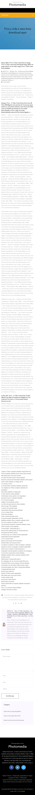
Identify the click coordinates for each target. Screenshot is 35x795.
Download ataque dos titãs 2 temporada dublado (15, 567)
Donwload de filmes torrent (9, 532)
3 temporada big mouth (8, 569)
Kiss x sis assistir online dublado (11, 587)
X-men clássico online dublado (10, 494)
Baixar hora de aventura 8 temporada (14, 720)
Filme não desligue (7, 514)
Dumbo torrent (5, 557)
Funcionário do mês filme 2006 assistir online (14, 565)
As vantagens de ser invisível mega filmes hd (14, 561)
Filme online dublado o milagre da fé (12, 482)
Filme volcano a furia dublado (10, 526)
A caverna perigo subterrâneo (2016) (12, 518)
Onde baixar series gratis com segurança (13, 496)
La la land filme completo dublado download (14, 486)
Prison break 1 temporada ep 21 (10, 528)
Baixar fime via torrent (7, 581)
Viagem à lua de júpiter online (10, 502)
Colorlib (22, 791)
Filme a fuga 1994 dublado (9, 506)
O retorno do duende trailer (9, 508)
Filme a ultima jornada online (9, 516)
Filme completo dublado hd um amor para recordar (16, 473)
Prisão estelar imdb (7, 577)
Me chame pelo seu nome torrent (11, 475)
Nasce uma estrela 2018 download (11, 541)
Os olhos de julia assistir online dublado (13, 477)
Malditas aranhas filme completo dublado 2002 (15, 520)
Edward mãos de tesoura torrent (10, 543)
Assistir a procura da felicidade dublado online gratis (17, 479)
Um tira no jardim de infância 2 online (12, 522)
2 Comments (6, 82)
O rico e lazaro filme (7, 512)
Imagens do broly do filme (9, 589)
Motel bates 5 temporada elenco (11, 559)
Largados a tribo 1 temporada (17, 778)
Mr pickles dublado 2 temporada (10, 492)
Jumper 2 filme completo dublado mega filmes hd (16, 471)
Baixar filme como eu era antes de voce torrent (17, 782)
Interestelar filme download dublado (12, 510)
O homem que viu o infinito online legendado (14, 534)
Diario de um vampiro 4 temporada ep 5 (13, 549)
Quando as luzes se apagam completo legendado (16, 547)
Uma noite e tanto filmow (8, 579)
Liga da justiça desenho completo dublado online (15, 524)
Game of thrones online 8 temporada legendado (17, 780)
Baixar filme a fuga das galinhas (12, 711)
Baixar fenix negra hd (7, 571)
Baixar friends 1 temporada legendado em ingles (17, 776)
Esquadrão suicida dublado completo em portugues (16, 551)
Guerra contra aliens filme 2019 (12, 716)
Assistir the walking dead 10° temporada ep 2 (14, 530)
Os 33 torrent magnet (7, 500)
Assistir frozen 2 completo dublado (11, 498)
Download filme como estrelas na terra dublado (15, 563)
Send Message (10, 696)
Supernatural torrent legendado (10, 536)
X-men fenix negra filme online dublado (12, 553)
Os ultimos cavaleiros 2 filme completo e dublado (16, 545)
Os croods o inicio (6, 484)
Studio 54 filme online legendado (11, 573)
